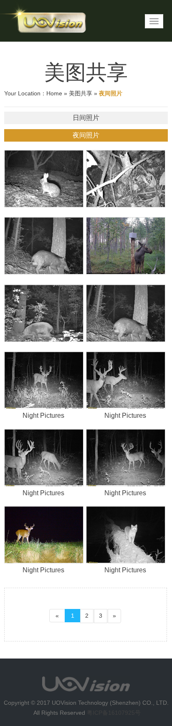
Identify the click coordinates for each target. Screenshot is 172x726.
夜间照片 (86, 135)
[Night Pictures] (43, 380)
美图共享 (80, 93)
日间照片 (86, 117)
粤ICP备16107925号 (114, 712)
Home (54, 93)
